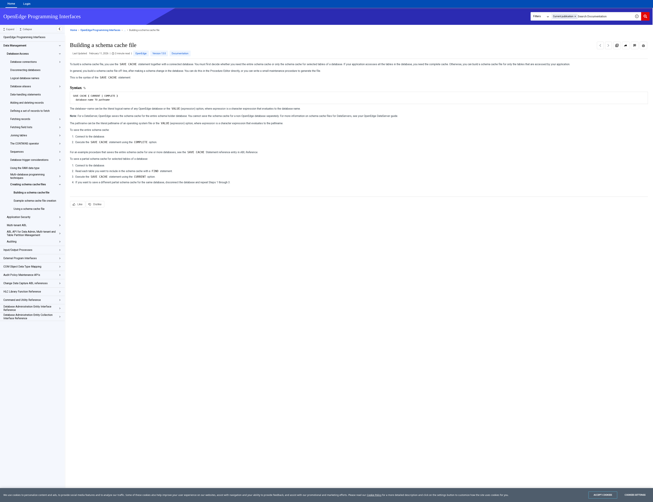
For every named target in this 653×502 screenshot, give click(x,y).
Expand (10, 29)
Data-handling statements (25, 94)
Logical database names (24, 78)
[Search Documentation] (645, 16)
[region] (326, 495)
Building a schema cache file (31, 192)
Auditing (11, 241)
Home (11, 3)
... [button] (125, 30)
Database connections (23, 61)
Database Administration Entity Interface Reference (27, 308)
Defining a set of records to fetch (30, 110)
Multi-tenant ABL (17, 225)
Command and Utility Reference (22, 300)
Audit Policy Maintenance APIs (21, 275)
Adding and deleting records (27, 102)
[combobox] (592, 16)
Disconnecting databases (25, 70)
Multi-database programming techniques (27, 176)
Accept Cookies (603, 494)
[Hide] (59, 28)
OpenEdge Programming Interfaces (24, 37)
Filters (537, 16)
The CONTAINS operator (24, 143)
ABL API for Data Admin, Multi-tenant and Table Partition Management (31, 233)
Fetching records (20, 119)
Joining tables (18, 135)
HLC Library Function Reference (22, 291)
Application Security (18, 217)
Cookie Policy (374, 495)
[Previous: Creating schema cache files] (600, 45)
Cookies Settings (635, 494)
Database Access (18, 53)
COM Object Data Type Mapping (22, 266)
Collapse (27, 29)
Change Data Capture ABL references (25, 283)
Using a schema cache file (29, 208)
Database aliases (20, 86)
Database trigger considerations (29, 159)
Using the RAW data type (24, 168)
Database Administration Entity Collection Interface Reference (28, 316)
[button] (575, 16)
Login (26, 3)
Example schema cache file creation (35, 200)
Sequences (17, 151)
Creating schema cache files (28, 184)
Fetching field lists (21, 127)
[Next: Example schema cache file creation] (608, 45)
